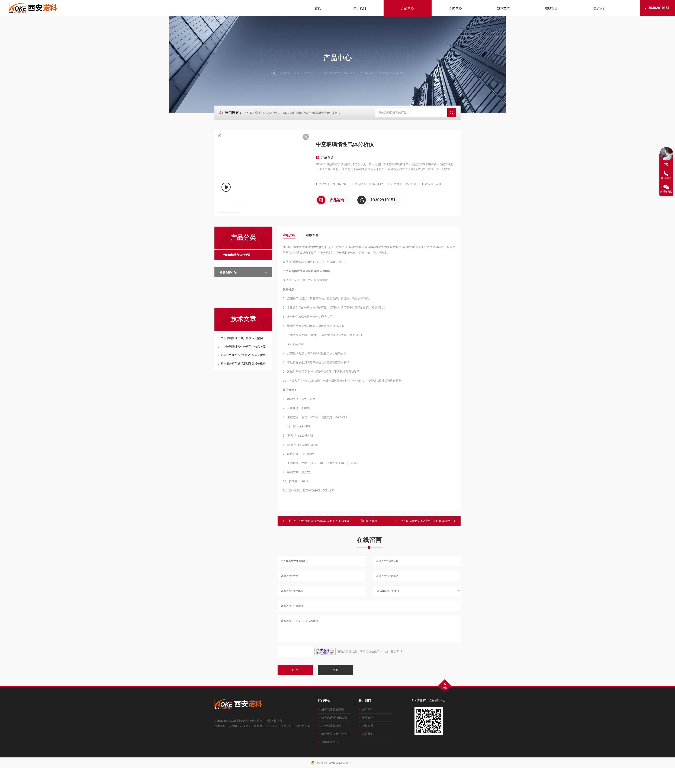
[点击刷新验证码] (325, 651)
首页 (318, 8)
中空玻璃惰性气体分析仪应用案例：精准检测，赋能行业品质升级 (245, 338)
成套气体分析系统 (332, 709)
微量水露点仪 (329, 741)
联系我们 (599, 8)
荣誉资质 (367, 725)
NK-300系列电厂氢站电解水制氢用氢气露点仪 (311, 112)
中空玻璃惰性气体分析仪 (339, 72)
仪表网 (233, 726)
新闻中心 (455, 8)
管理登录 (245, 726)
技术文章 (503, 8)
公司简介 (367, 709)
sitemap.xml (303, 726)
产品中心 (407, 8)
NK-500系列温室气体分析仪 (262, 112)
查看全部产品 (228, 272)
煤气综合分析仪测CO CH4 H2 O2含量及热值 (327, 520)
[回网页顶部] (666, 165)
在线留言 (551, 8)
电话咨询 (666, 178)
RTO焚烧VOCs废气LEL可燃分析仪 (428, 520)
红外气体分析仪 (331, 725)
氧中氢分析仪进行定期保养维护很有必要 (245, 363)
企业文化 (367, 717)
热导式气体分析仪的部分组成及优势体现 (245, 355)
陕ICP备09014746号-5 (279, 726)
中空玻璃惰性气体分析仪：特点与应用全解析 (245, 346)
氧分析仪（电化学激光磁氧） (336, 733)
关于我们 (359, 8)
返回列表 (371, 520)
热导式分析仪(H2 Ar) (334, 717)
